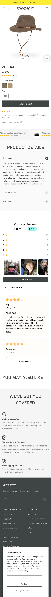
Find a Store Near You (37, 519)
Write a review (25, 279)
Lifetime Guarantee (11, 528)
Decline (24, 584)
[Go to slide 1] (23, 58)
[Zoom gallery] (47, 58)
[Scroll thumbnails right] (45, 267)
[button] (25, 103)
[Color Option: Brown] (4, 85)
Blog (30, 528)
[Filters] (5, 287)
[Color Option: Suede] (10, 85)
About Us (32, 514)
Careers (31, 532)
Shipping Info (8, 519)
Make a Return (9, 523)
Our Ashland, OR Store (37, 523)
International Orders (11, 537)
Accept (24, 577)
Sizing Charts (8, 541)
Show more (24, 361)
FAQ (4, 532)
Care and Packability (11, 546)
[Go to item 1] (12, 267)
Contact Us (7, 514)
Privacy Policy (22, 571)
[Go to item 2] (29, 267)
